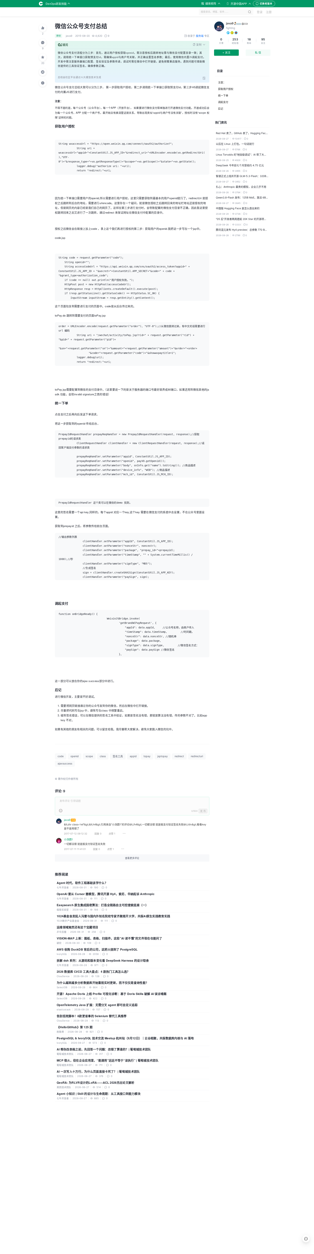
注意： (222, 82)
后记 (220, 108)
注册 (269, 12)
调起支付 (223, 102)
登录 (260, 12)
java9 (230, 23)
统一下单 (223, 95)
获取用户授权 (225, 88)
